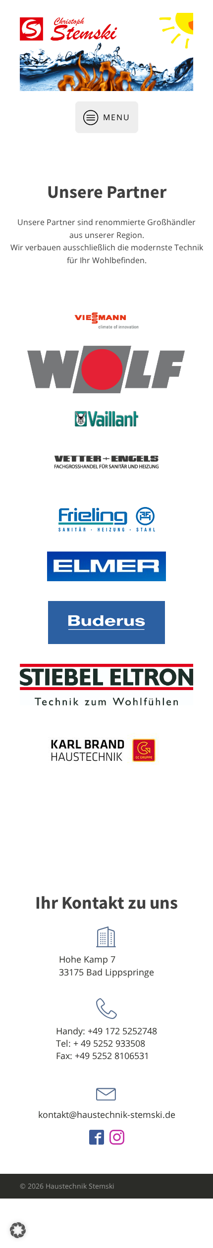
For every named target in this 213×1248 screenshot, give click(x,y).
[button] (18, 1230)
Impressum (174, 1235)
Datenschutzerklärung (114, 1235)
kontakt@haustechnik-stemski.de (106, 1114)
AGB (65, 1235)
